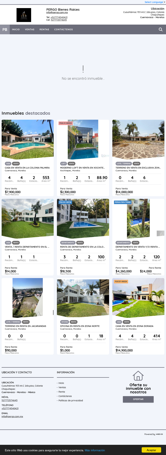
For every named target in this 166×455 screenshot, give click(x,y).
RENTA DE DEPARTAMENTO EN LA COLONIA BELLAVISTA (83, 247)
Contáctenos (63, 29)
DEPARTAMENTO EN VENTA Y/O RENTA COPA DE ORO (138, 247)
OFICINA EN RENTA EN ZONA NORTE (80, 326)
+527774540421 (59, 17)
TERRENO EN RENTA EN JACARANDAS (25, 326)
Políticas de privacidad (71, 400)
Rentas (44, 29)
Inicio (16, 29)
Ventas (29, 29)
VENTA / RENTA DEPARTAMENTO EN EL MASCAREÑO (27, 247)
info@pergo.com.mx (57, 12)
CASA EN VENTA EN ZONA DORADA (134, 326)
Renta (62, 391)
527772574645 (59, 19)
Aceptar (151, 450)
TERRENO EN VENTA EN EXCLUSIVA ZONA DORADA (138, 167)
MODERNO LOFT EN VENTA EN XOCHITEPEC (83, 167)
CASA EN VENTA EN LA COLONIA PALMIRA (27, 167)
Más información (95, 450)
